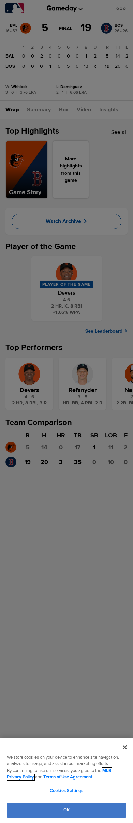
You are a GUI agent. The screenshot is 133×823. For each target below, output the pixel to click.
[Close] (124, 747)
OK (66, 810)
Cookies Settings (66, 791)
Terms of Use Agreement (67, 777)
